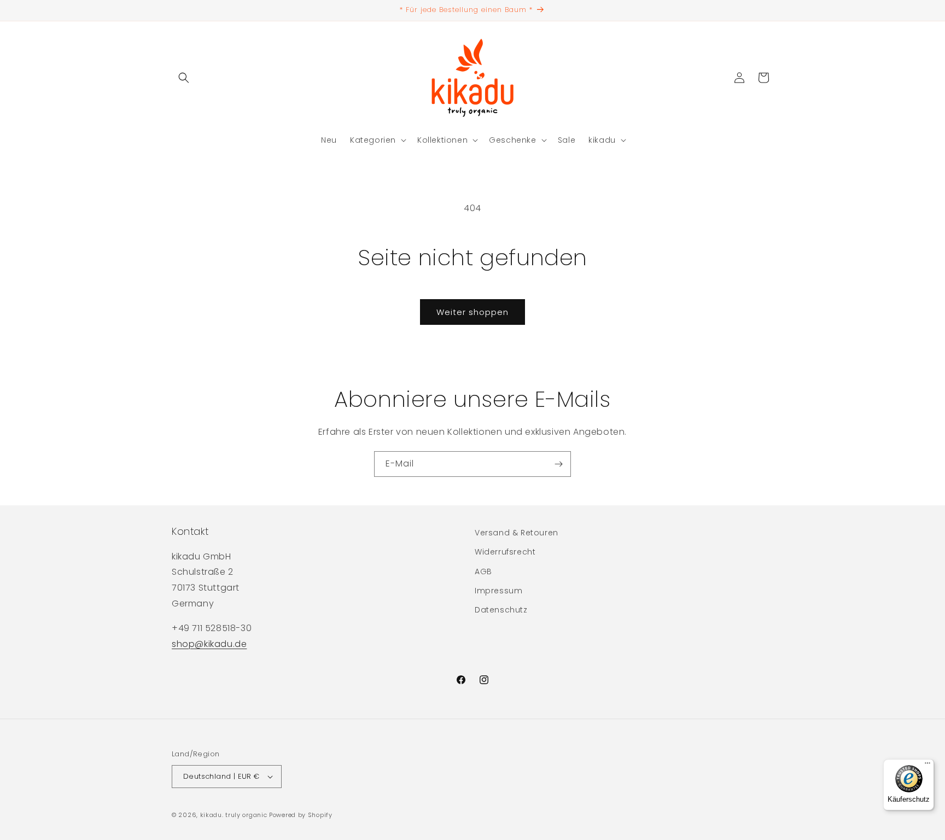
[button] (184, 78)
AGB (483, 571)
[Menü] (927, 765)
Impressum (498, 590)
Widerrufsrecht (505, 551)
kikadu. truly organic (233, 814)
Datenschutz (501, 609)
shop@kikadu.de (209, 644)
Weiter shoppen (472, 312)
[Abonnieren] (558, 464)
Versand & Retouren (516, 532)
